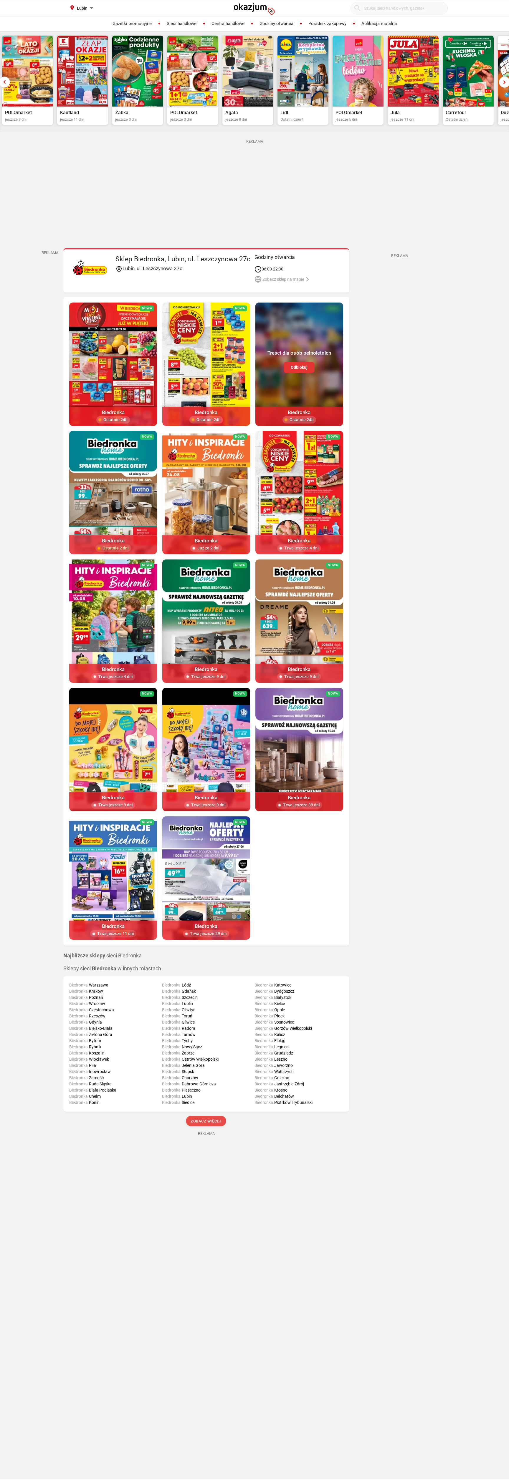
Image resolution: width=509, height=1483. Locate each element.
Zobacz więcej (206, 1121)
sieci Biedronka (102, 956)
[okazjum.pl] (254, 9)
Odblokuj (299, 367)
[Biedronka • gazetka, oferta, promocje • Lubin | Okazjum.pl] (90, 267)
